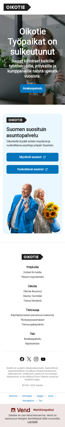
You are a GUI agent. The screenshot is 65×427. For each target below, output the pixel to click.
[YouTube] (43, 359)
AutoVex (13, 396)
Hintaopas (27, 396)
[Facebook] (22, 359)
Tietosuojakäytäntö (32, 324)
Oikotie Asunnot (32, 291)
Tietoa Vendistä (32, 300)
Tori (40, 400)
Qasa (50, 396)
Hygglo (40, 396)
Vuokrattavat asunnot (30, 169)
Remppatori (28, 400)
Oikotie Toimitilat (32, 296)
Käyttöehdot (32, 343)
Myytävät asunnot (30, 157)
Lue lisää (33, 421)
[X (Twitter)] (29, 359)
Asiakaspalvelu (32, 88)
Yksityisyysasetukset (32, 319)
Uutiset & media (32, 272)
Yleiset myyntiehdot (32, 276)
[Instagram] (36, 359)
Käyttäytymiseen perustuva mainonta (32, 315)
